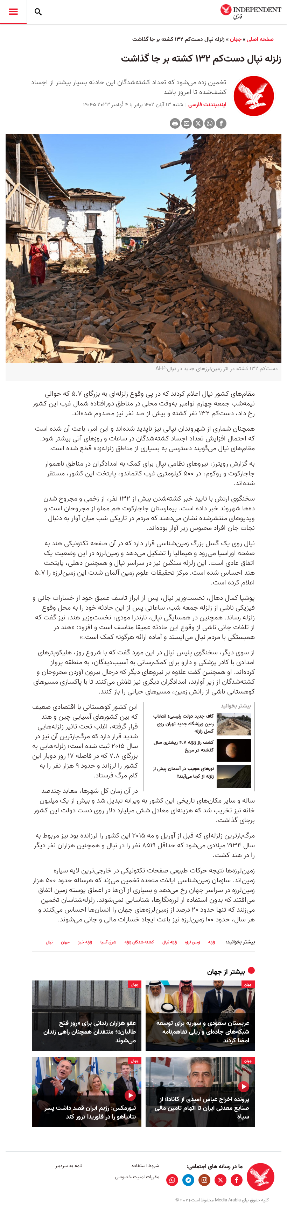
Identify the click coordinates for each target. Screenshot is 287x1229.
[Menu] (13, 12)
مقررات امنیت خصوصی (137, 1177)
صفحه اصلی (260, 39)
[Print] (175, 123)
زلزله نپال (169, 942)
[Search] (38, 12)
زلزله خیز (85, 942)
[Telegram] (188, 1180)
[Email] (186, 123)
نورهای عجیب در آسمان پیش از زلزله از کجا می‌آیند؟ (183, 773)
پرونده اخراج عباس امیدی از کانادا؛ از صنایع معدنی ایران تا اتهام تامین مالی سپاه (202, 1108)
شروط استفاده (145, 1166)
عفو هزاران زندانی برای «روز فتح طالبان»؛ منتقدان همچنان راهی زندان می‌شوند (89, 1032)
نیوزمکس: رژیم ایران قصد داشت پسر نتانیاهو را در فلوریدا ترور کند (90, 1112)
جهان (235, 39)
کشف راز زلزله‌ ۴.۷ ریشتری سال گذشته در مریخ (184, 746)
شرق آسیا (108, 942)
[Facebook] (221, 123)
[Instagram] (204, 1180)
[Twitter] (198, 123)
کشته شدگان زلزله (139, 942)
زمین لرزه (192, 942)
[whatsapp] (172, 1180)
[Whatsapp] (209, 123)
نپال (49, 942)
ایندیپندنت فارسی (206, 104)
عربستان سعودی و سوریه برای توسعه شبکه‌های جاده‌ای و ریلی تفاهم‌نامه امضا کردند (202, 1032)
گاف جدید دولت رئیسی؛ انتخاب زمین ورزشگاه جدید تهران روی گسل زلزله (183, 724)
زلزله (211, 942)
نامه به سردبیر (68, 1166)
